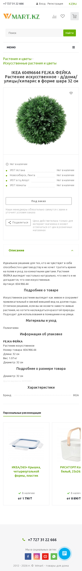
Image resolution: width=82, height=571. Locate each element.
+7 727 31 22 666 (13, 3)
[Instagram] (36, 556)
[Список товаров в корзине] (75, 19)
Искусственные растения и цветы (30, 63)
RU (75, 3)
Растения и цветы (17, 59)
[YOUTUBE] (45, 556)
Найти (70, 32)
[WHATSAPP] (54, 556)
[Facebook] (28, 556)
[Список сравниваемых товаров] (54, 18)
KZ (71, 3)
